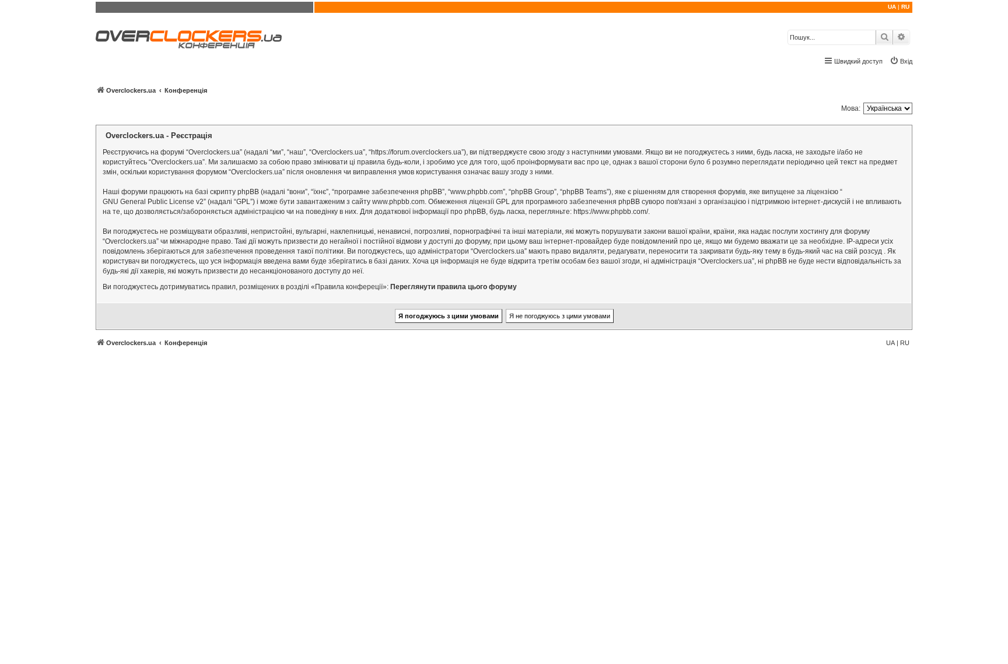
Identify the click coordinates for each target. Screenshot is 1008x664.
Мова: (850, 108)
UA (892, 6)
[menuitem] (901, 61)
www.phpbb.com (398, 202)
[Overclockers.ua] (189, 39)
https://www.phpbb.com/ (610, 212)
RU (905, 6)
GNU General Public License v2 (153, 202)
